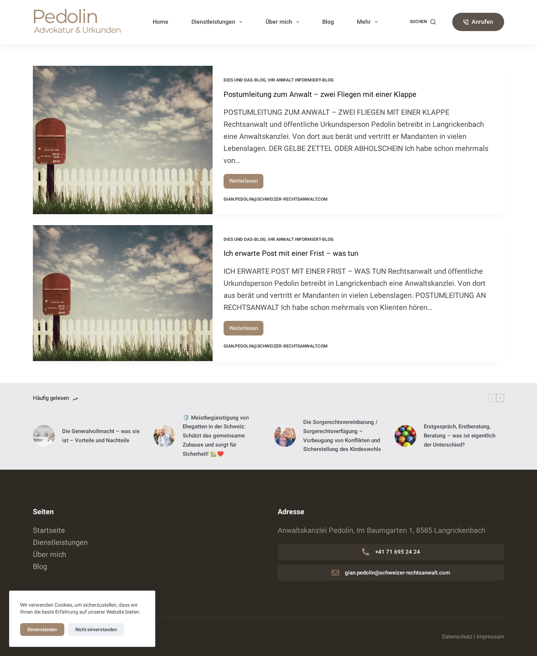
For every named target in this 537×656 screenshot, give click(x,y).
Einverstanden (42, 629)
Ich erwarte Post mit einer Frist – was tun (291, 253)
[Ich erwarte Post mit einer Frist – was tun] (123, 293)
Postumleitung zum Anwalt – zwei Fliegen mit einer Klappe (320, 94)
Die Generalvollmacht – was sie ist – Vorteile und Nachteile (101, 436)
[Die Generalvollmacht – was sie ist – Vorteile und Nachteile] (44, 436)
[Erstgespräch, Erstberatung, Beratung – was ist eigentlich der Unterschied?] (405, 436)
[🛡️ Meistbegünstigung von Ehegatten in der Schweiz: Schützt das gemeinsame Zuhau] (164, 436)
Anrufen (482, 21)
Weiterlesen (246, 183)
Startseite (49, 530)
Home (160, 21)
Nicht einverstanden (96, 629)
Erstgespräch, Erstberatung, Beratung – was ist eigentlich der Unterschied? (459, 435)
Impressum (490, 636)
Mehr (364, 21)
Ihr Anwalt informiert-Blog (301, 80)
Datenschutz (457, 636)
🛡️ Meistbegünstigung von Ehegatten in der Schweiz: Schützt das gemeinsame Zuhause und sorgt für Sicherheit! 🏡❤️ (216, 435)
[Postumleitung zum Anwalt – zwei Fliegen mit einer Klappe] (123, 140)
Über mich (279, 21)
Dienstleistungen (213, 21)
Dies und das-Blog (245, 80)
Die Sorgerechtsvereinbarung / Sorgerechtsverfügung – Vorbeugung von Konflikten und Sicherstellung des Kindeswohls (342, 435)
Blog (328, 21)
